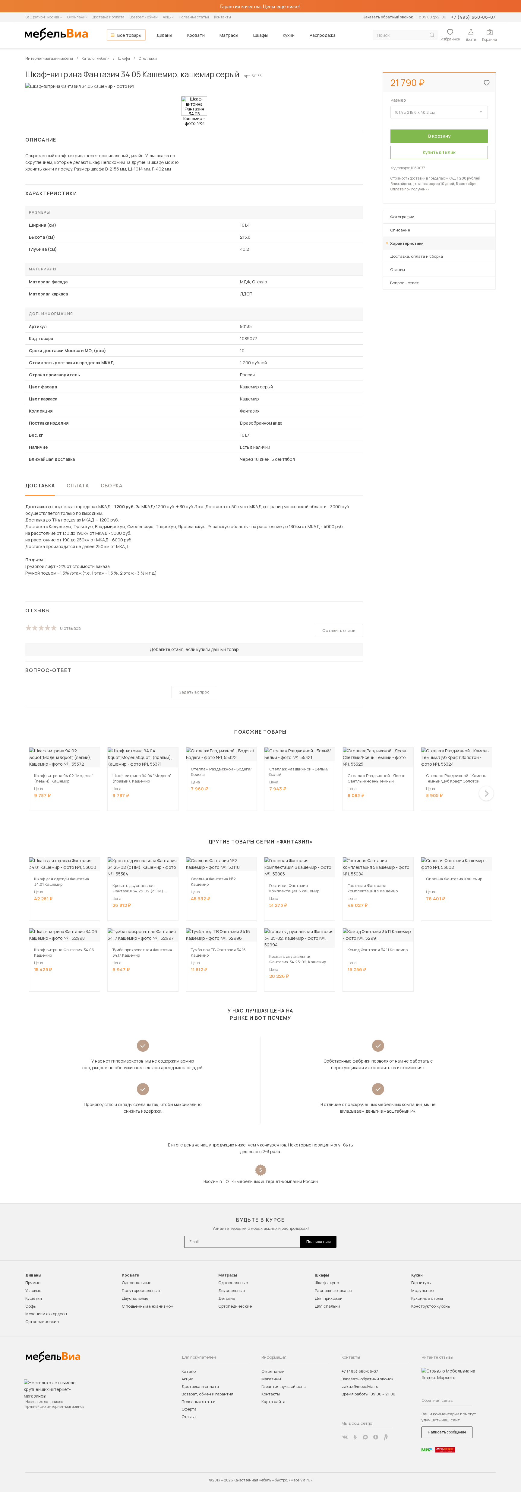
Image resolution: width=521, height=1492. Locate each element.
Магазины (271, 1379)
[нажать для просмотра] (194, 106)
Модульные (422, 1290)
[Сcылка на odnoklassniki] (355, 1437)
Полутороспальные (141, 1290)
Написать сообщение (447, 1432)
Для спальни (327, 1306)
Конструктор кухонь (430, 1306)
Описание (400, 230)
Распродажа (323, 35)
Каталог (189, 1371)
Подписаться (318, 1241)
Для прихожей (329, 1298)
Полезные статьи (194, 17)
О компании (77, 17)
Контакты (222, 17)
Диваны (164, 35)
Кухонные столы (427, 1298)
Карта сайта (273, 1401)
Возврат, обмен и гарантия (207, 1394)
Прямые (32, 1282)
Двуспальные (135, 1298)
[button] (486, 793)
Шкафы (260, 35)
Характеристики (407, 243)
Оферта (189, 1409)
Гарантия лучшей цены (283, 1386)
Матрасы (228, 35)
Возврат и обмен (144, 17)
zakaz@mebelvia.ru (360, 1386)
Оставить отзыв (338, 630)
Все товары (129, 35)
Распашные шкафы (333, 1290)
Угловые (33, 1290)
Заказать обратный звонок (388, 17)
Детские (226, 1298)
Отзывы (397, 269)
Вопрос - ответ (404, 282)
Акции (168, 17)
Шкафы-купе (327, 1282)
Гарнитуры (421, 1282)
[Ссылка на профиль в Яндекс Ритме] (386, 1437)
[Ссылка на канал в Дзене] (375, 1437)
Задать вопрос (194, 692)
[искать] (432, 35)
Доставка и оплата (109, 17)
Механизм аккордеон (46, 1313)
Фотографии (402, 216)
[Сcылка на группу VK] (345, 1437)
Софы (30, 1306)
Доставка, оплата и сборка (416, 256)
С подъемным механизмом (147, 1306)
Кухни (289, 35)
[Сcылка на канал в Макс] (365, 1437)
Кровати (196, 35)
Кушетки (33, 1298)
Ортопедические (42, 1321)
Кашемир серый (256, 387)
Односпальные (136, 1282)
